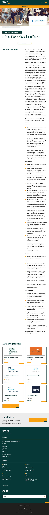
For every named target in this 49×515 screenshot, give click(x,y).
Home (5, 27)
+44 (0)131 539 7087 (6, 470)
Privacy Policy (24, 507)
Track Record (9, 27)
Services (4, 443)
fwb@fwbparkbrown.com (31, 333)
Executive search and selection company (11, 441)
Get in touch (37, 419)
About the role (24, 43)
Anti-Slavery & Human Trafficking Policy (24, 512)
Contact (4, 451)
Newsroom (4, 449)
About (3, 453)
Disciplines (4, 446)
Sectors (4, 444)
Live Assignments (6, 456)
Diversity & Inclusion (6, 454)
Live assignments (24, 6)
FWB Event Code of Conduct (24, 510)
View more (11, 406)
